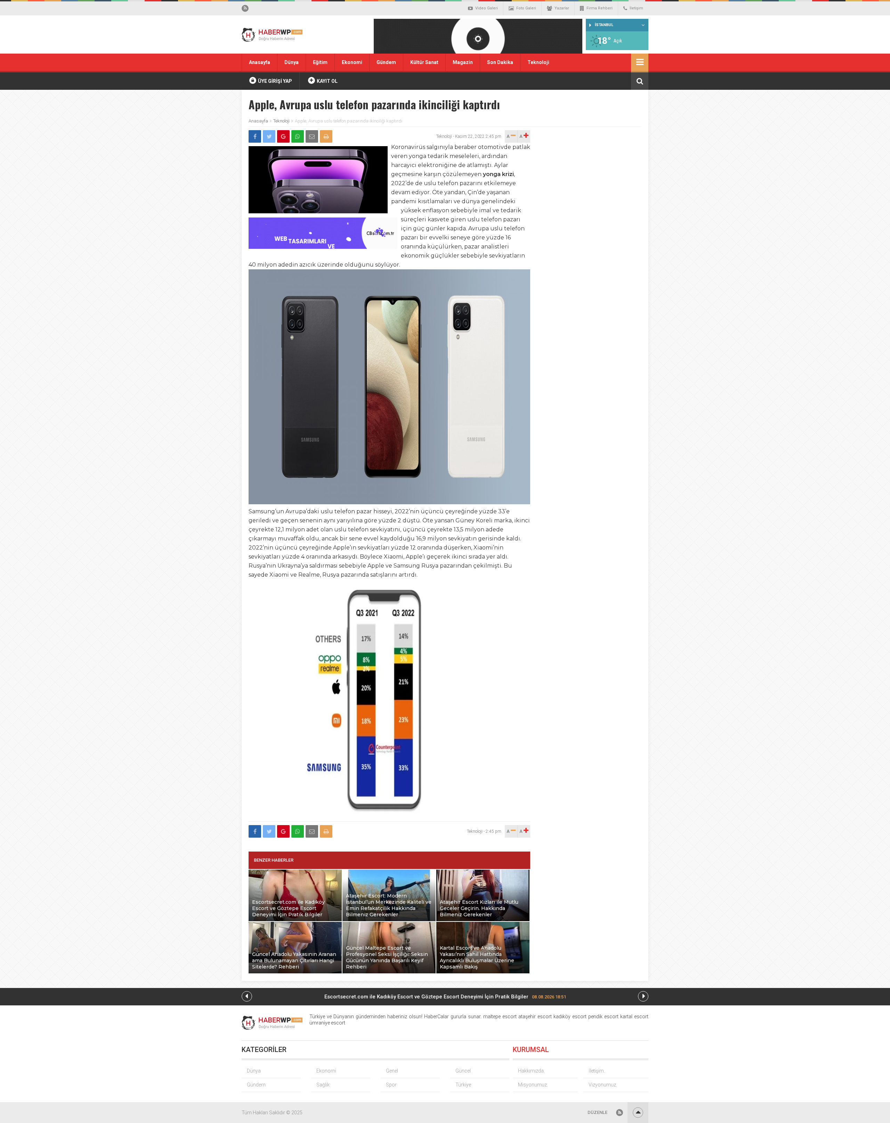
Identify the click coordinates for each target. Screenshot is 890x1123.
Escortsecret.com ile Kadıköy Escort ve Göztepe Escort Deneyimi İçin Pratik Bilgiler (445, 997)
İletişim (636, 8)
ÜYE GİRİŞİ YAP (274, 81)
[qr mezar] (478, 38)
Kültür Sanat (424, 62)
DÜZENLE (597, 1112)
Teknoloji (538, 62)
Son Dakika (500, 62)
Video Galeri (486, 8)
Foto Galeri (526, 8)
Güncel (463, 1071)
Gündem (386, 62)
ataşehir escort (535, 1016)
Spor (391, 1085)
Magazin (463, 62)
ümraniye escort (327, 1023)
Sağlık (323, 1085)
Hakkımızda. (531, 1071)
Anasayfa (259, 62)
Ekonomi (352, 62)
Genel (392, 1071)
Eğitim (320, 62)
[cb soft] (323, 247)
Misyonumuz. (533, 1085)
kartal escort (634, 1016)
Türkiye (463, 1085)
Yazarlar (562, 8)
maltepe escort (500, 1016)
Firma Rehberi (599, 8)
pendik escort (603, 1016)
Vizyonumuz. (603, 1085)
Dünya (291, 62)
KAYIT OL (327, 81)
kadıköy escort (569, 1016)
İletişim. (597, 1071)
